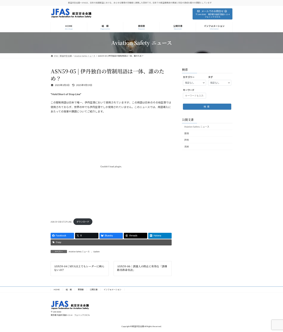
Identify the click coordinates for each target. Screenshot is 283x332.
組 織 (69, 289)
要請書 (81, 289)
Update (96, 251)
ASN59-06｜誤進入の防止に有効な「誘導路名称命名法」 (142, 268)
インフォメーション (112, 289)
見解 (186, 146)
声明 (186, 139)
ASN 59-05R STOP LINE (61, 221)
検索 (207, 106)
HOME (57, 289)
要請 (186, 133)
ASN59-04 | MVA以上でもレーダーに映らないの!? (79, 268)
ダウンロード (82, 221)
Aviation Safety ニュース (79, 251)
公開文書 (94, 289)
